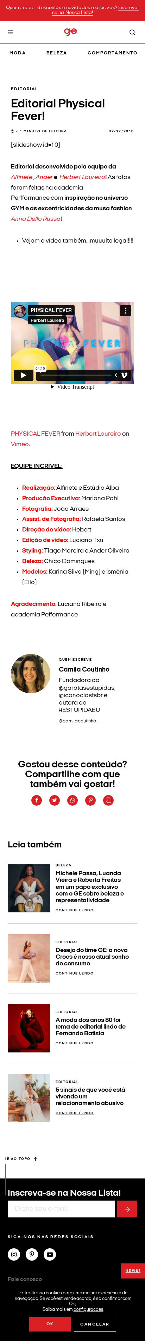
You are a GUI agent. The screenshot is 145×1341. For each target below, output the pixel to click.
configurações (88, 1309)
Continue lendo (75, 910)
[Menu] (10, 32)
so (36, 219)
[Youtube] (53, 1255)
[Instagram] (17, 1255)
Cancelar (94, 1324)
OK (50, 1324)
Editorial (24, 89)
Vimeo (20, 445)
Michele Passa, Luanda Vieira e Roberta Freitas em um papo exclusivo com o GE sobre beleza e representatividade (90, 887)
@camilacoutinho (77, 721)
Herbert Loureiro (82, 177)
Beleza (56, 53)
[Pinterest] (35, 1255)
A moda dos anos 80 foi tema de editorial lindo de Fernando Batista (91, 1027)
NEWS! (133, 1271)
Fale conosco (25, 1279)
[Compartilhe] (108, 800)
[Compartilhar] (36, 800)
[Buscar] (132, 32)
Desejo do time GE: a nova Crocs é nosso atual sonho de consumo (92, 957)
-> (127, 1209)
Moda (18, 53)
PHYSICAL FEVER (35, 434)
